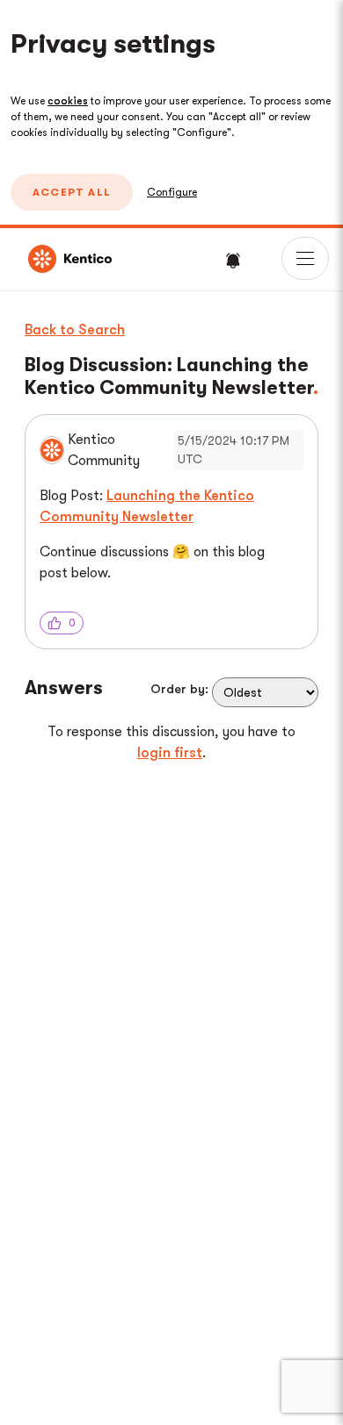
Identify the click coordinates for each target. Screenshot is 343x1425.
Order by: (179, 689)
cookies (67, 101)
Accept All (72, 192)
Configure (172, 192)
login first (169, 753)
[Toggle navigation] (305, 258)
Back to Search (75, 330)
